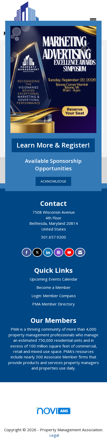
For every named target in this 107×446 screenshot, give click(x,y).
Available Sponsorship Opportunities (53, 164)
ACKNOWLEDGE (53, 181)
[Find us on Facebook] (26, 252)
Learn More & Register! (53, 145)
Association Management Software (53, 417)
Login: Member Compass (53, 295)
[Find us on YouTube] (69, 252)
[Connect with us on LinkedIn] (48, 252)
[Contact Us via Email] (80, 252)
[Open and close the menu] (75, 20)
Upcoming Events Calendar (54, 279)
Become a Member (53, 287)
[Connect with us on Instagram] (58, 252)
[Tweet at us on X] (37, 252)
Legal (54, 435)
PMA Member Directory (53, 303)
